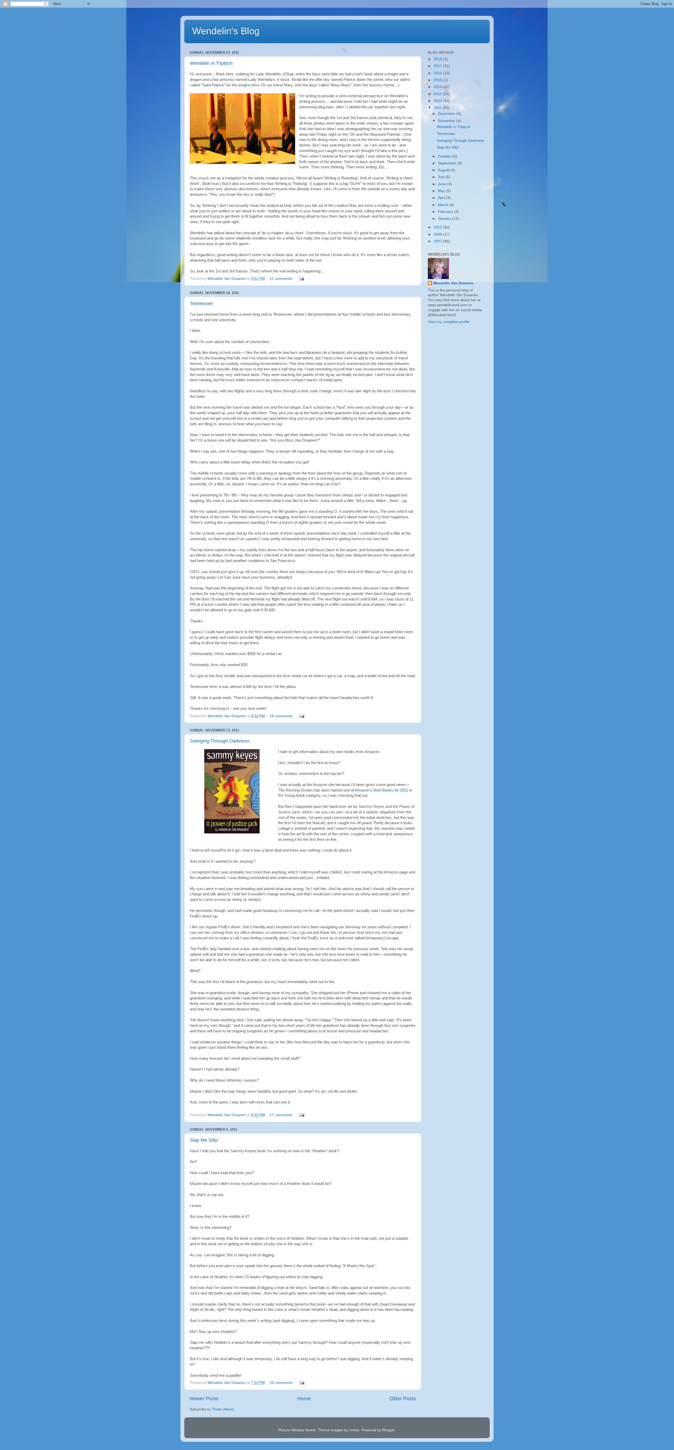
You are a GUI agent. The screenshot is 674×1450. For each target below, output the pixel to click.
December (447, 114)
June (442, 184)
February (446, 212)
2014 (438, 87)
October (445, 156)
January (445, 219)
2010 (438, 227)
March (443, 205)
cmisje (354, 1430)
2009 (438, 234)
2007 (438, 241)
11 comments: (282, 279)
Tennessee (201, 303)
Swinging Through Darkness (219, 741)
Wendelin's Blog (226, 31)
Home (304, 1398)
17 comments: (282, 1115)
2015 (438, 80)
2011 (438, 108)
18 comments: (282, 716)
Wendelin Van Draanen (453, 283)
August (444, 170)
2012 (438, 101)
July (441, 177)
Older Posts (402, 1398)
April (442, 198)
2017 (438, 66)
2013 (438, 94)
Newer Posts (204, 1398)
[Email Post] (301, 279)
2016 (438, 73)
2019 (438, 59)
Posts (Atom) (223, 1409)
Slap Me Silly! (204, 1140)
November (447, 121)
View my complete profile (448, 322)
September (447, 163)
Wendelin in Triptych (211, 63)
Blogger (388, 1430)
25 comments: (282, 1383)
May (442, 191)
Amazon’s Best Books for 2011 (381, 790)
